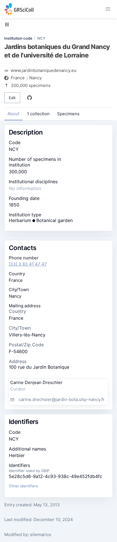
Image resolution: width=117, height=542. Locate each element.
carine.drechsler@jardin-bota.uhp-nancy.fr (62, 399)
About (13, 113)
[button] (108, 9)
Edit (12, 97)
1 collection (38, 113)
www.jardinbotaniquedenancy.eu (43, 70)
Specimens (68, 113)
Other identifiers (23, 486)
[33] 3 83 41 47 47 (28, 264)
